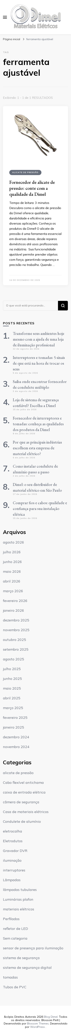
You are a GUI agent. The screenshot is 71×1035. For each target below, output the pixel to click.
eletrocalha (12, 831)
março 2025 (13, 708)
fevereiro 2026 (15, 600)
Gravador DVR (15, 850)
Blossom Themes (38, 1023)
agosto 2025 (13, 659)
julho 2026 (12, 552)
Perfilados (11, 919)
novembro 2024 (16, 746)
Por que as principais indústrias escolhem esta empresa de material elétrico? (37, 448)
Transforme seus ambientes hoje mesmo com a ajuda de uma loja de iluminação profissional (38, 339)
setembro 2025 (15, 649)
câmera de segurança (21, 802)
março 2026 (13, 591)
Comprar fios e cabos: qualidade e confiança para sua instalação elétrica (40, 508)
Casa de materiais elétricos (26, 811)
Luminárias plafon (18, 899)
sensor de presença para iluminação (33, 948)
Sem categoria (15, 938)
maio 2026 (12, 571)
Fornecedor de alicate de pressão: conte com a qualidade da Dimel (32, 188)
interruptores (14, 870)
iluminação (12, 860)
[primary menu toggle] (5, 17)
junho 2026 (12, 561)
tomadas (10, 977)
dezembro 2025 (16, 620)
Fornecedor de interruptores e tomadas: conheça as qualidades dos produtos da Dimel (38, 424)
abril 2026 (11, 581)
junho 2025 (12, 678)
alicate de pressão (25, 172)
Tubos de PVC (14, 987)
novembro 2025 (16, 630)
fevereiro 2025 (15, 717)
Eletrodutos (12, 841)
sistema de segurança (21, 958)
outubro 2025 (14, 639)
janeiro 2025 (13, 727)
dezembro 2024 (16, 737)
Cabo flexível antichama (23, 782)
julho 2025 (12, 669)
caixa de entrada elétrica (24, 792)
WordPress (37, 1027)
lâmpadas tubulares (20, 889)
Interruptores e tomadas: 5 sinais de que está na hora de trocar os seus (39, 363)
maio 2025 (12, 688)
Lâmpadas (12, 880)
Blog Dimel (51, 1017)
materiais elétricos (18, 909)
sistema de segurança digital (27, 967)
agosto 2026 (13, 542)
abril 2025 (11, 698)
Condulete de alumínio (22, 821)
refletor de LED (15, 928)
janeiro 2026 (13, 610)
